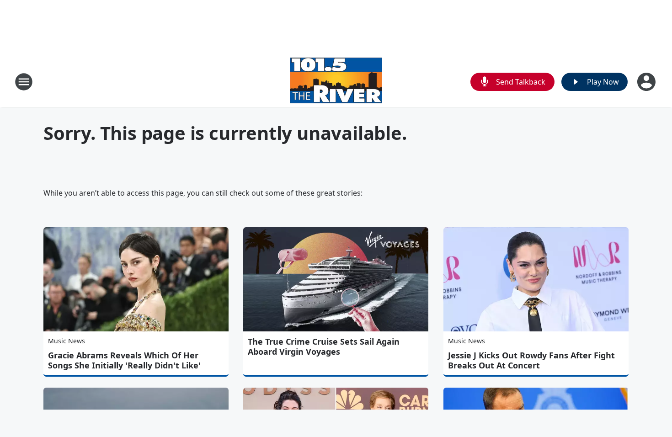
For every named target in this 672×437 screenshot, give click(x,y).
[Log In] (647, 82)
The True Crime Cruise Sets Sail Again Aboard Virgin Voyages (324, 346)
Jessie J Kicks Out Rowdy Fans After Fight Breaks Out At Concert (531, 360)
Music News (66, 340)
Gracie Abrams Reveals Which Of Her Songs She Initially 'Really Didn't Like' (124, 360)
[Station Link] (336, 82)
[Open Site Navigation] (24, 82)
